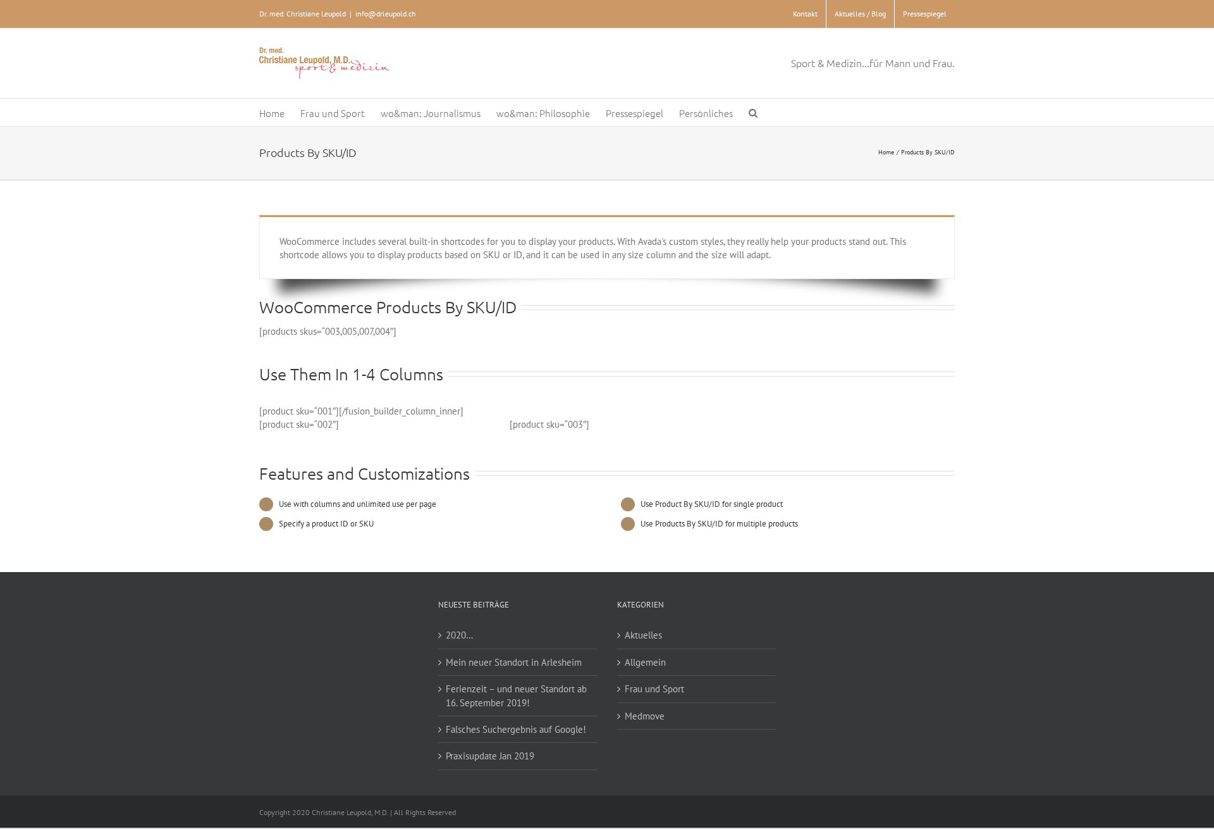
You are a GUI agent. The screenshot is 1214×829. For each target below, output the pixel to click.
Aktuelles (643, 635)
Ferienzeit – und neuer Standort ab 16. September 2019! (516, 695)
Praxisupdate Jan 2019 (490, 756)
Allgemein (645, 662)
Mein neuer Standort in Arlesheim (514, 662)
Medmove (645, 716)
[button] (753, 112)
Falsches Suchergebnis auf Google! (516, 729)
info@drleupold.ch (385, 13)
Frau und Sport (654, 689)
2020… (459, 635)
